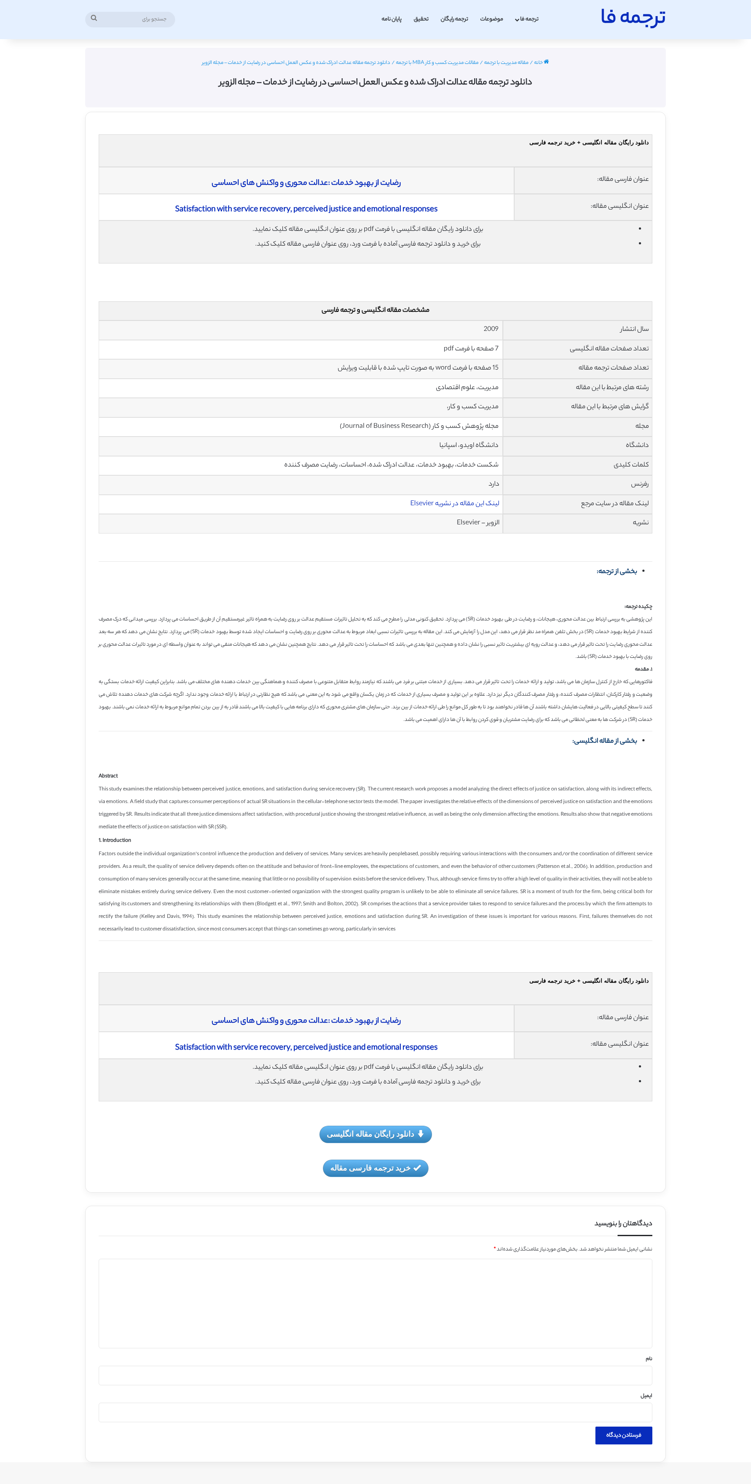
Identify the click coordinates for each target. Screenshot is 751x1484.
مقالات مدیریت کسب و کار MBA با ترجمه (437, 63)
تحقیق (421, 19)
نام (649, 1359)
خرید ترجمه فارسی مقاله (370, 1167)
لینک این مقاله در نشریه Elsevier (454, 504)
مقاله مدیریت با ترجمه (506, 63)
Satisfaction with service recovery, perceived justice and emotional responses (306, 210)
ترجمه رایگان (454, 19)
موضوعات (491, 19)
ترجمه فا (529, 19)
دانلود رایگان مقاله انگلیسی (370, 1133)
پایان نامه (392, 19)
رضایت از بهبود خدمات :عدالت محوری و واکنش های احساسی (306, 183)
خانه (539, 63)
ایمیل (646, 1396)
